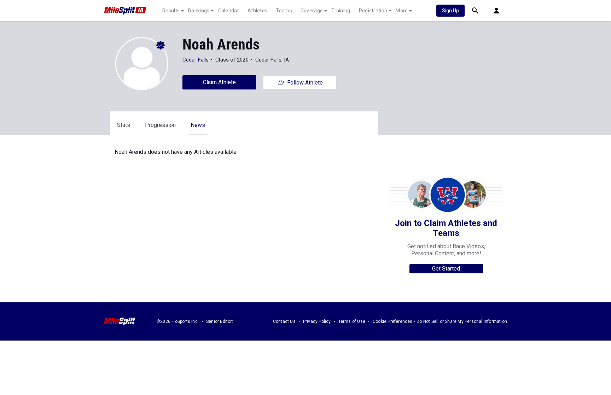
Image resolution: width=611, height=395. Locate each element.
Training (340, 10)
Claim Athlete (219, 82)
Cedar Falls (195, 60)
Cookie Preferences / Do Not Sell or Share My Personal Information (440, 321)
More (402, 10)
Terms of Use (351, 321)
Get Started (446, 268)
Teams (284, 10)
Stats (123, 125)
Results (171, 10)
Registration (373, 10)
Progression (160, 125)
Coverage (312, 10)
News (198, 125)
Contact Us (284, 321)
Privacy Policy (317, 321)
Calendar (228, 10)
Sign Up (450, 10)
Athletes (257, 10)
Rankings (198, 10)
